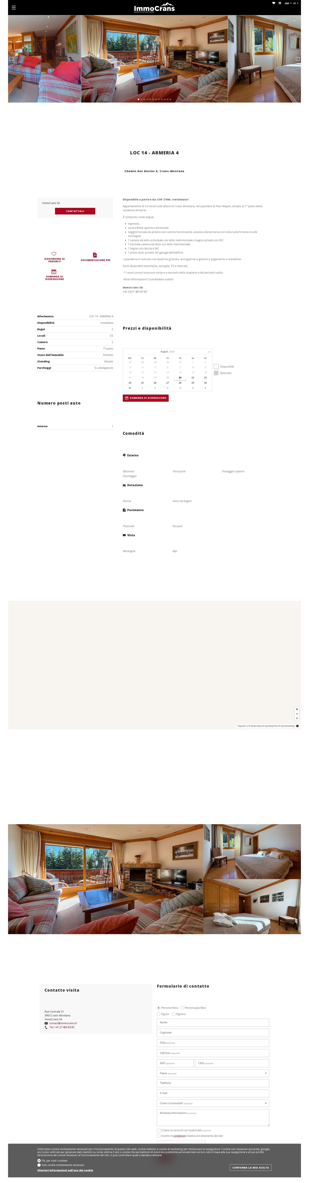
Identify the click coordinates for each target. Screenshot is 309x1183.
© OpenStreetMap (286, 726)
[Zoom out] (297, 714)
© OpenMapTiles (270, 726)
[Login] (279, 3)
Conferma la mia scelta (250, 1167)
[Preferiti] (273, 3)
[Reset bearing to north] (297, 718)
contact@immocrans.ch (63, 1023)
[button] (11, 59)
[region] (154, 665)
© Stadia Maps (255, 726)
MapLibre (242, 726)
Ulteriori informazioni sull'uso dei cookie (65, 1170)
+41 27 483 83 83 (61, 1027)
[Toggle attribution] (297, 726)
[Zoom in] (297, 709)
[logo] (154, 7)
